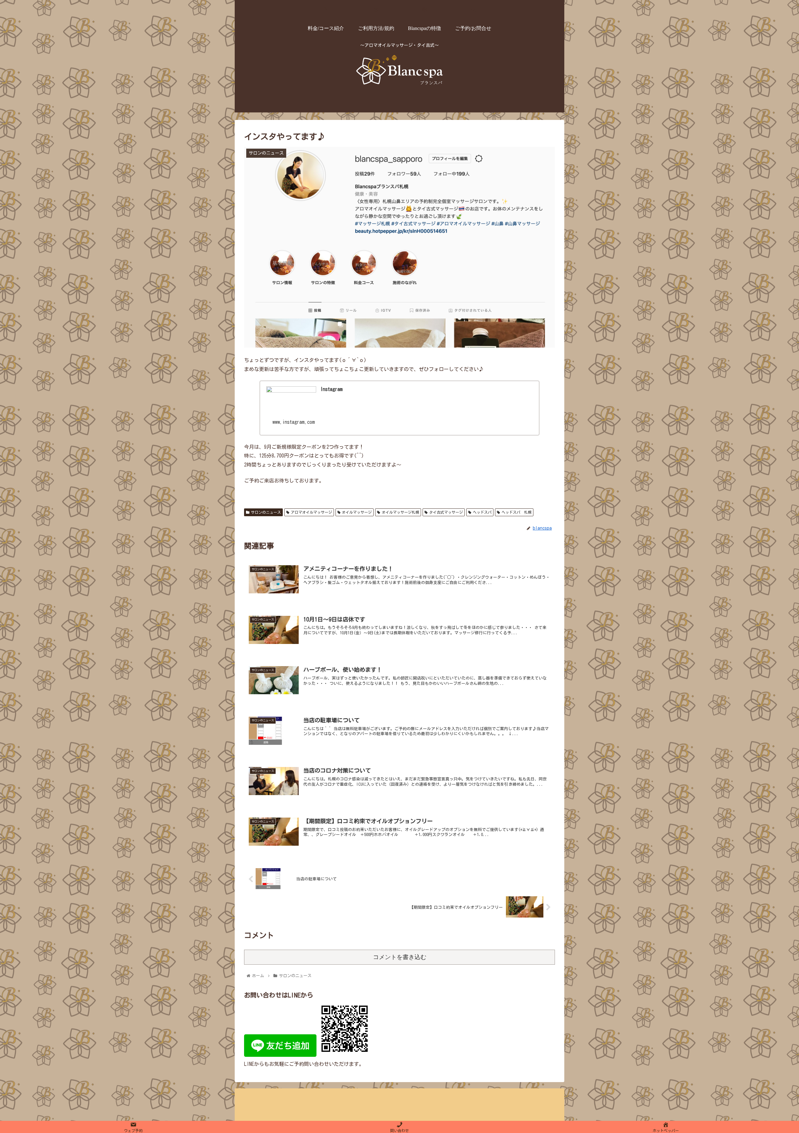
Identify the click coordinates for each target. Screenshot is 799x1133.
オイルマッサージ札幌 (400, 512)
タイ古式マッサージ (446, 512)
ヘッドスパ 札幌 (517, 512)
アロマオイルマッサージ (311, 512)
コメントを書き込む (399, 957)
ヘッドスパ (482, 512)
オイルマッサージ (357, 512)
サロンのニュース (266, 512)
